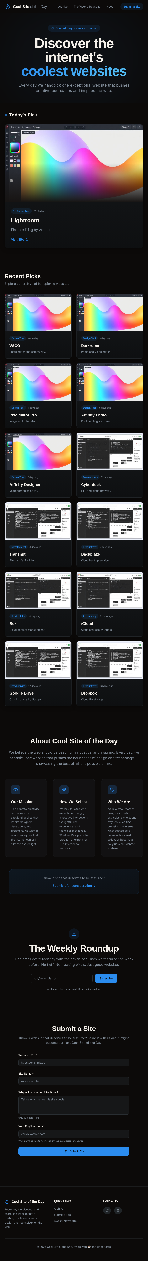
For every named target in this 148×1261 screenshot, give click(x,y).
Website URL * (27, 1055)
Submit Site (77, 1151)
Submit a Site (132, 6)
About (110, 6)
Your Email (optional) (31, 1126)
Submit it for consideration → (74, 886)
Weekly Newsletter (65, 1220)
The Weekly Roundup (87, 6)
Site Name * (26, 1073)
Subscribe (106, 978)
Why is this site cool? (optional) (38, 1092)
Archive (63, 6)
